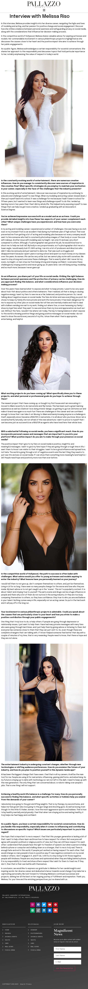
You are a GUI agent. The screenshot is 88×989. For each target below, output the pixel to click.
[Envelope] (55, 910)
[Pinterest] (55, 904)
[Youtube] (49, 904)
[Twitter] (44, 904)
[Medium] (32, 910)
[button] (44, 10)
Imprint (22, 984)
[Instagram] (32, 904)
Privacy (28, 984)
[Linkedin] (44, 910)
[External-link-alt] (38, 910)
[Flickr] (49, 910)
